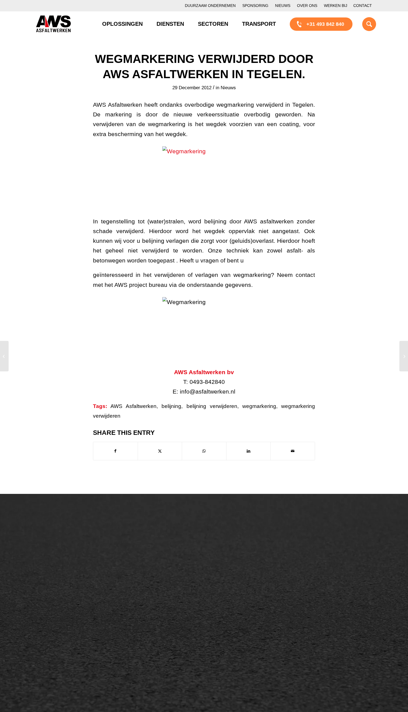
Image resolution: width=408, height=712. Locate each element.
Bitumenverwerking (63, 559)
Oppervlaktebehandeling (69, 568)
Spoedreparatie (59, 578)
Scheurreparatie (237, 540)
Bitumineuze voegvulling (158, 568)
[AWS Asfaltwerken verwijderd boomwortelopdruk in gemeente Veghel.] (4, 356)
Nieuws (282, 5)
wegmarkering (259, 406)
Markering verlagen (63, 587)
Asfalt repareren (148, 540)
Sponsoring (255, 5)
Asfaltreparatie (58, 549)
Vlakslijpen (231, 578)
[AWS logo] (53, 23)
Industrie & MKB (60, 642)
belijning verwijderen (212, 406)
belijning (171, 406)
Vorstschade (233, 587)
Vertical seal (233, 568)
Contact (362, 5)
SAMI (226, 549)
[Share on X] (160, 451)
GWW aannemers (61, 623)
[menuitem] (210, 5)
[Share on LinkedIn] (248, 451)
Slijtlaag (139, 559)
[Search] (362, 23)
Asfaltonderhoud (60, 540)
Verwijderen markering (155, 596)
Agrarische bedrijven (64, 651)
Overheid (52, 633)
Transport (141, 578)
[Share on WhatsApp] (204, 451)
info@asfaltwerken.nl (326, 549)
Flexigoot (230, 559)
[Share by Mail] (293, 451)
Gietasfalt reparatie (152, 587)
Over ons (307, 5)
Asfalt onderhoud (149, 549)
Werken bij (335, 5)
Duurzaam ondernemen (210, 5)
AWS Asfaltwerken (133, 406)
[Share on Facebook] (115, 451)
